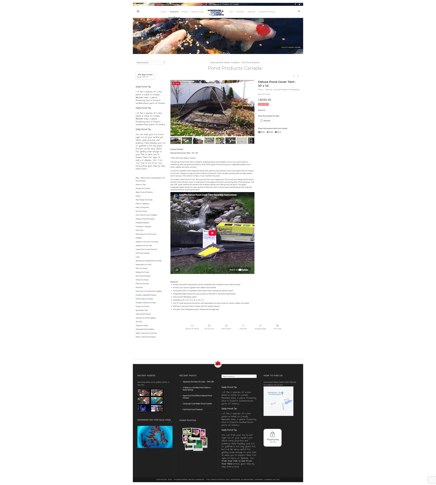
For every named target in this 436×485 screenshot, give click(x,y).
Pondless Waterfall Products (146, 295)
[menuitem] (294, 76)
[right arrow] (171, 422)
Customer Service (267, 12)
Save (177, 83)
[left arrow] (169, 422)
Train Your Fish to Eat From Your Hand (149, 163)
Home (163, 12)
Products (174, 12)
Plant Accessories (142, 283)
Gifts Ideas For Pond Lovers (146, 234)
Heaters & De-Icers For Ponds (147, 242)
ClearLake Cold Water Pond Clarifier (197, 404)
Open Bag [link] (273, 442)
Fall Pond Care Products (193, 409)
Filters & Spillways (142, 204)
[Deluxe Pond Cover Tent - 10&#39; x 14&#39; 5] (230, 140)
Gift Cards (277, 329)
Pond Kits (139, 287)
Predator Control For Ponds (146, 303)
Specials (251, 12)
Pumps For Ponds (142, 306)
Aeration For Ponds (143, 188)
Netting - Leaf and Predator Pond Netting (282, 89)
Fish (231, 12)
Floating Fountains (142, 223)
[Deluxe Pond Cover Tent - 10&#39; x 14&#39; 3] (209, 140)
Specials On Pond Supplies (146, 318)
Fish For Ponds (141, 211)
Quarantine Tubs (142, 310)
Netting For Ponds (142, 272)
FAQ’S (138, 196)
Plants (185, 12)
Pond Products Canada (144, 299)
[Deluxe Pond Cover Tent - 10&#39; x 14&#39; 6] (242, 140)
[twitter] (299, 4)
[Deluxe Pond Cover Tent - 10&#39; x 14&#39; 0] (175, 140)
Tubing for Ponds (142, 325)
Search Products (192, 329)
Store (260, 89)
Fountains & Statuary (143, 226)
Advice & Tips (197, 12)
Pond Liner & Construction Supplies (149, 291)
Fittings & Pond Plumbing (145, 219)
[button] (266, 120)
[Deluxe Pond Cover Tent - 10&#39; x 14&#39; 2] (198, 140)
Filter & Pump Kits (142, 207)
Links (138, 257)
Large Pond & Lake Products (146, 249)
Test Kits (139, 322)
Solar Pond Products (143, 314)
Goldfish (139, 238)
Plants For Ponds (142, 280)
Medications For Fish (143, 265)
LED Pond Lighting (142, 253)
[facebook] (295, 4)
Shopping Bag (260, 329)
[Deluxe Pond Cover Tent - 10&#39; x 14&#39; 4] (219, 140)
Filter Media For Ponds (144, 200)
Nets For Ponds (141, 268)
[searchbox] (151, 62)
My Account (209, 329)
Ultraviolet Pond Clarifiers (145, 329)
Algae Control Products (144, 192)
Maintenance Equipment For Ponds (149, 261)
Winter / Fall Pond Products (146, 337)
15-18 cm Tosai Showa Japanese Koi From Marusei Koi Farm (155, 440)
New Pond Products (143, 276)
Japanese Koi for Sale (144, 245)
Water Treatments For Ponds (146, 333)
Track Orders (226, 329)
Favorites (243, 329)
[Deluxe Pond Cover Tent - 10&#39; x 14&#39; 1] (187, 140)
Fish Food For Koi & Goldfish (146, 215)
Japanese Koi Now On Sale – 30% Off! (198, 382)
